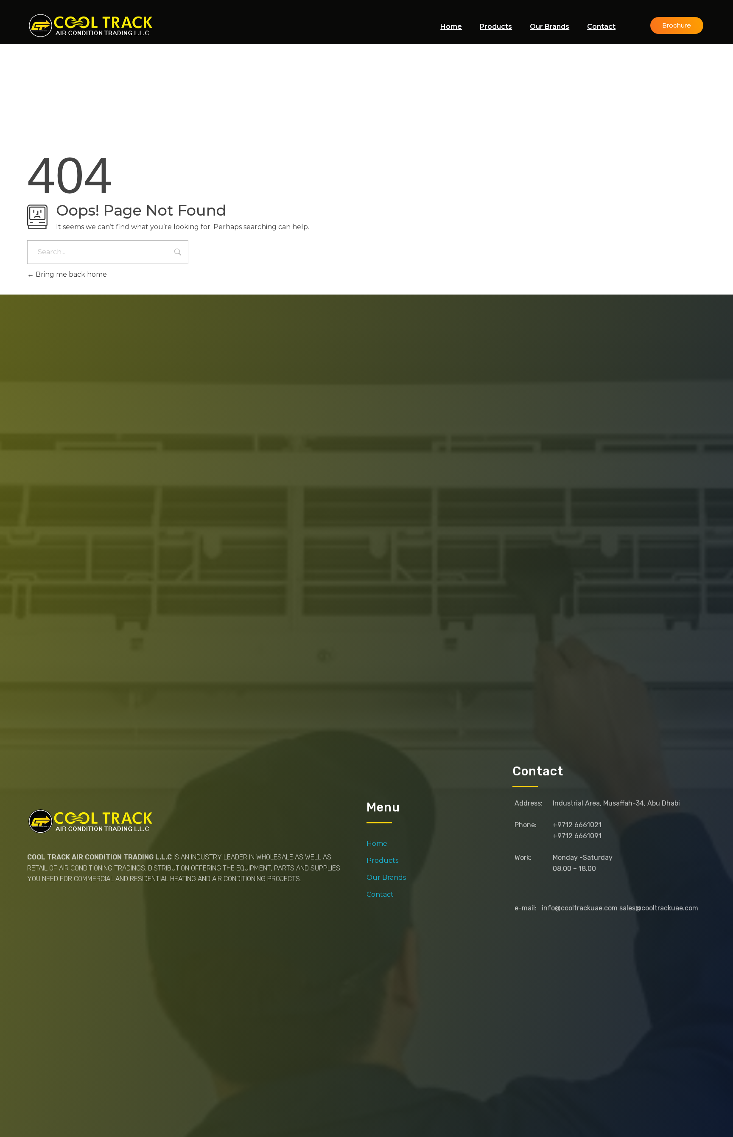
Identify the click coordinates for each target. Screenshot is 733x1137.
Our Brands (386, 877)
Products (382, 860)
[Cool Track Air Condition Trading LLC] (92, 25)
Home (376, 843)
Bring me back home (70, 274)
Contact (380, 894)
